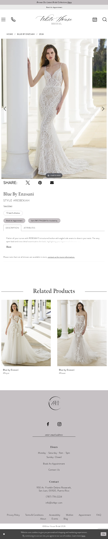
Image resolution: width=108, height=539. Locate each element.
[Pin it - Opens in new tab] (40, 183)
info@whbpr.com (54, 502)
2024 (41, 34)
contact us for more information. (61, 257)
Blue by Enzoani (26, 34)
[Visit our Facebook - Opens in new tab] (48, 424)
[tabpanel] (54, 109)
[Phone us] (13, 19)
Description (12, 228)
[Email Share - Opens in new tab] (52, 182)
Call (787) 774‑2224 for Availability (44, 220)
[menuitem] (13, 19)
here (83, 535)
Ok (103, 534)
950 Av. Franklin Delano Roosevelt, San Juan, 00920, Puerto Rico (54, 489)
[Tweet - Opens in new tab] (28, 183)
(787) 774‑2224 (54, 496)
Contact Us (54, 469)
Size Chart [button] (8, 206)
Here (69, 2)
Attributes (29, 228)
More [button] (8, 246)
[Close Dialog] (4, 534)
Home (10, 34)
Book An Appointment (14, 220)
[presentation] (26, 333)
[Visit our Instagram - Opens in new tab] (59, 424)
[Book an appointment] (95, 19)
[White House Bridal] (54, 19)
